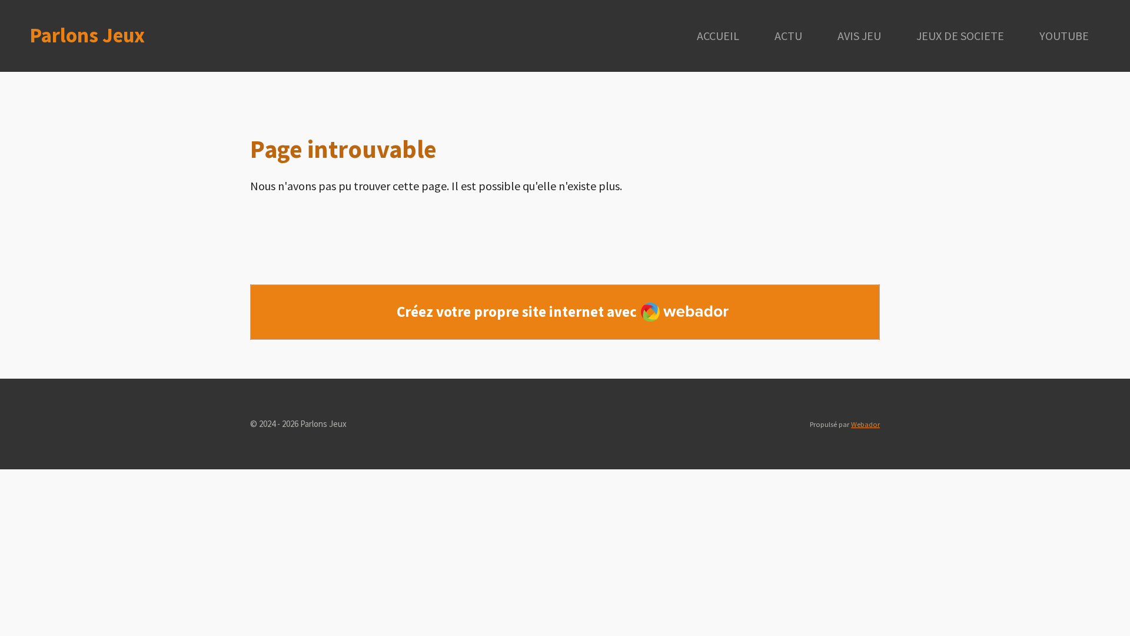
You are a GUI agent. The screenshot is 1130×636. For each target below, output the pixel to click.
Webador (865, 424)
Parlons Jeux (87, 35)
